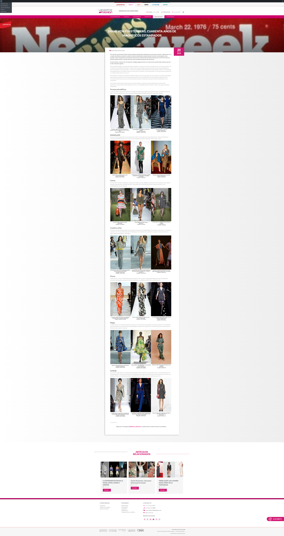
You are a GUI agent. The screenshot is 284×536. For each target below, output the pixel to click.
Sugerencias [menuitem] (3, 11)
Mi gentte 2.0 (125, 510)
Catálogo (126, 16)
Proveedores (125, 507)
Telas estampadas (115, 16)
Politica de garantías (180, 531)
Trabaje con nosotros (105, 507)
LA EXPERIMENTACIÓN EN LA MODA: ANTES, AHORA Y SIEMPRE (113, 483)
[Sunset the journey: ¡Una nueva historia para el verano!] (142, 469)
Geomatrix (102, 505)
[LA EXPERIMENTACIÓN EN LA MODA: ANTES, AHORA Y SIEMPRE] (114, 469)
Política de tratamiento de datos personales (166, 531)
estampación (125, 73)
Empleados (124, 509)
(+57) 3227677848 (177, 12)
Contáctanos (170, 16)
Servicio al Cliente (104, 509)
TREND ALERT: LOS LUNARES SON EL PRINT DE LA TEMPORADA (168, 483)
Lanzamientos (137, 16)
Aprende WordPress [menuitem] (5, 7)
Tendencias (148, 16)
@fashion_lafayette (135, 426)
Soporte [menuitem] (2, 9)
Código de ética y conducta (128, 512)
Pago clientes (125, 505)
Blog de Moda (159, 16)
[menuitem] (1, 1)
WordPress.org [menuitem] (4, 3)
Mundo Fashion (121, 50)
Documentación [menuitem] (4, 5)
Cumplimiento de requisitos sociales (177, 533)
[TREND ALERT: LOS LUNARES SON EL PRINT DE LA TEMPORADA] (170, 469)
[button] (183, 12)
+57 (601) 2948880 (153, 12)
